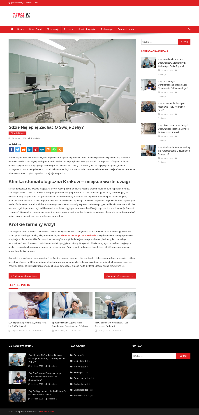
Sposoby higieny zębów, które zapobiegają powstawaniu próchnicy (70, 324)
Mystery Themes (47, 411)
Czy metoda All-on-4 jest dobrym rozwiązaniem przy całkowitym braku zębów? (172, 62)
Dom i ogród (35, 29)
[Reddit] (23, 149)
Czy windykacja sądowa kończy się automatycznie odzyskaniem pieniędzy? (174, 150)
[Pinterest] (36, 149)
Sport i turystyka (87, 29)
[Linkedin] (29, 149)
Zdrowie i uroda (126, 29)
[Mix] (48, 149)
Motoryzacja (53, 29)
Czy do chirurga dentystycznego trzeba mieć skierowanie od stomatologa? (173, 85)
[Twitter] (17, 149)
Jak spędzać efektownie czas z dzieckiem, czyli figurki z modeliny (121, 276)
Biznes (20, 29)
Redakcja (35, 138)
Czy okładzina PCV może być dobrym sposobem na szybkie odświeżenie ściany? (173, 129)
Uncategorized (81, 390)
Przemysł (68, 29)
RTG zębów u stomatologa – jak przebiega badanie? (111, 324)
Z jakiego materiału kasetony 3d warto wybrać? (26, 276)
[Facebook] (11, 149)
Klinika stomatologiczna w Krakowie (78, 235)
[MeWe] (42, 149)
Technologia (107, 29)
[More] (60, 149)
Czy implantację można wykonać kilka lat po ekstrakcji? (27, 324)
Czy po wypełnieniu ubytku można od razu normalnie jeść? (171, 106)
